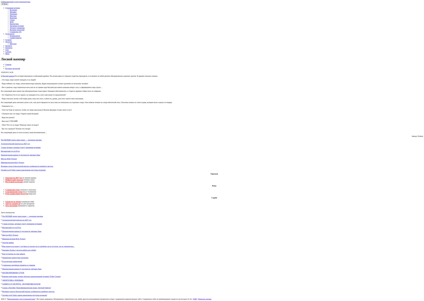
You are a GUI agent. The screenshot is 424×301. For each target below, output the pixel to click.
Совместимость (15, 38)
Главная (8, 64)
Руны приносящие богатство (16, 194)
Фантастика (14, 24)
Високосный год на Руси (10, 151)
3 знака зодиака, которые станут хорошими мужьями (21, 147)
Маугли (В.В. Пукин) (9, 159)
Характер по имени (13, 202)
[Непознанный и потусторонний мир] (15, 2)
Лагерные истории (17, 26)
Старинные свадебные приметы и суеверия (18, 265)
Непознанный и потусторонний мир (21, 299)
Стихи (12, 20)
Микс (7, 54)
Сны (7, 50)
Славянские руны (12, 190)
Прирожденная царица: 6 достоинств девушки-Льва (20, 155)
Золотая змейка (8, 243)
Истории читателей (17, 30)
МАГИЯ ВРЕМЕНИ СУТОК (13, 273)
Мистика (13, 16)
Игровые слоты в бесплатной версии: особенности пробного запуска (27, 166)
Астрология (9, 34)
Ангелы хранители (12, 204)
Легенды (8, 42)
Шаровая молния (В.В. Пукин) (12, 162)
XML (195, 299)
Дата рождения (11, 206)
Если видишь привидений (12, 261)
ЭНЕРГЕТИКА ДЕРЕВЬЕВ (12, 280)
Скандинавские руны (14, 192)
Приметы (8, 48)
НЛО (12, 22)
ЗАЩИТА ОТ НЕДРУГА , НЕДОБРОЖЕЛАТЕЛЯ (21, 284)
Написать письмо (204, 299)
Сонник (8, 52)
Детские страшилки (17, 28)
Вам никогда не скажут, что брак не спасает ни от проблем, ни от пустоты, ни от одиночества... (38, 246)
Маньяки (13, 12)
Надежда (8, 46)
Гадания (8, 40)
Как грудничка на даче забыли (13, 254)
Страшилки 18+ (16, 32)
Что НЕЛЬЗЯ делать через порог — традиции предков (21, 140)
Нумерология (15, 36)
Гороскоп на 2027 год (13, 178)
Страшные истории (12, 8)
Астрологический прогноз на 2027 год (15, 144)
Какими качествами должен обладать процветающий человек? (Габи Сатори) (31, 276)
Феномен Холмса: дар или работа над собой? (19, 250)
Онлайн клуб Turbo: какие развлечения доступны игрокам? (23, 170)
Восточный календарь (14, 182)
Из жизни (13, 10)
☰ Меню (4, 4)
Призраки (13, 14)
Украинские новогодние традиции (15, 258)
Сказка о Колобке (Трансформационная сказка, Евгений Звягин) (26, 288)
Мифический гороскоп (14, 180)
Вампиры (13, 18)
